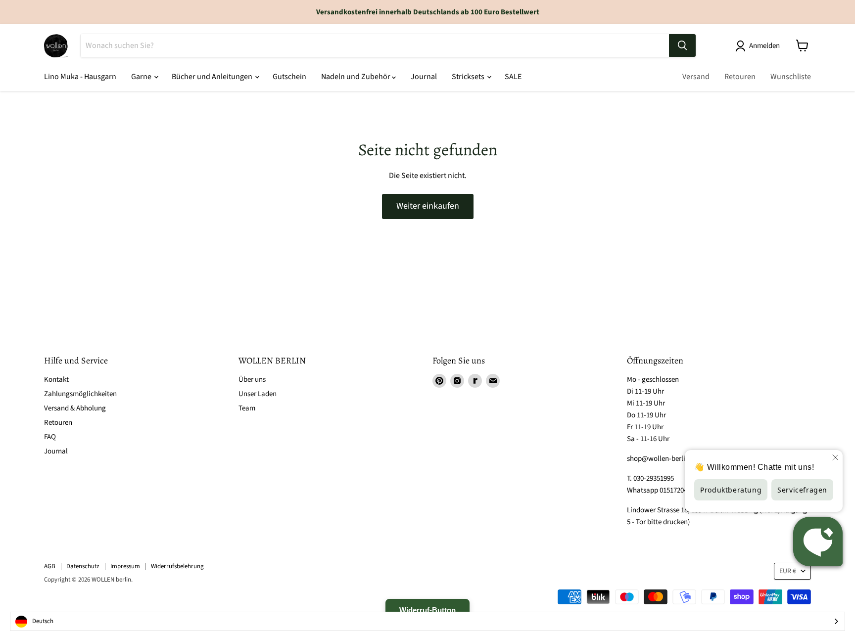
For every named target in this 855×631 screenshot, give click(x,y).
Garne (142, 76)
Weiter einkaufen (427, 206)
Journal (424, 76)
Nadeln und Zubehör (356, 76)
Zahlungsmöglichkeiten (80, 394)
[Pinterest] (439, 381)
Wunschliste (790, 76)
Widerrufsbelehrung (177, 566)
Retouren (740, 76)
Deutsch (42, 621)
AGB (49, 566)
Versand (696, 76)
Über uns (252, 379)
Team (246, 408)
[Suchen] (682, 45)
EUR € (787, 571)
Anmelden (764, 46)
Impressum (125, 566)
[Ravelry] (475, 381)
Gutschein (289, 76)
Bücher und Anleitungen (213, 76)
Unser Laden (257, 394)
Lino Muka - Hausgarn (80, 76)
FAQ (50, 437)
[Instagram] (457, 381)
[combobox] (427, 621)
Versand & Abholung (75, 408)
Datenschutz (82, 566)
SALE (513, 76)
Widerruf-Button (427, 610)
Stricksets (469, 76)
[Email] (493, 381)
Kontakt (56, 379)
